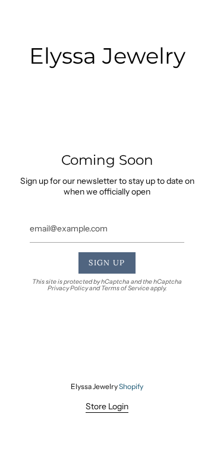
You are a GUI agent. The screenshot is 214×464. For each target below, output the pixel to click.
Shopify (131, 386)
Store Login (107, 406)
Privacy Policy (68, 288)
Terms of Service (125, 288)
